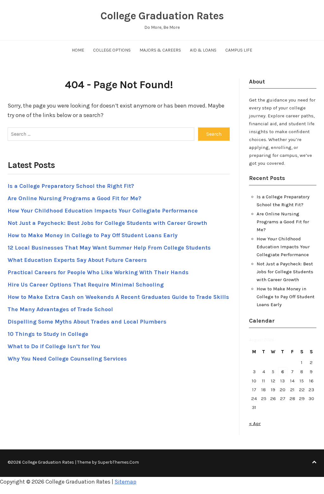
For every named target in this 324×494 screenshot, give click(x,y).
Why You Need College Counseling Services (67, 358)
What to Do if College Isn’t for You (54, 346)
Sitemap (125, 481)
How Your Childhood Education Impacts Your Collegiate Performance (103, 210)
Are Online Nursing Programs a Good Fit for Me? (74, 198)
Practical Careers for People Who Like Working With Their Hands (98, 272)
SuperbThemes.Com (118, 462)
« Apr (255, 423)
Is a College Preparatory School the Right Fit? (71, 185)
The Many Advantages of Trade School (60, 309)
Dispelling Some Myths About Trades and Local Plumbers (87, 321)
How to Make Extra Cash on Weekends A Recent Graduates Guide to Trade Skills (118, 296)
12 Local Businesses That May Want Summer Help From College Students (109, 247)
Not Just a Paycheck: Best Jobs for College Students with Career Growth (107, 222)
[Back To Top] (314, 462)
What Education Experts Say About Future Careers (77, 259)
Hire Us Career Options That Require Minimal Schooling (86, 284)
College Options (112, 50)
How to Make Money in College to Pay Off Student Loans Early (93, 235)
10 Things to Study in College (48, 333)
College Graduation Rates (162, 15)
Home (78, 50)
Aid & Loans (203, 50)
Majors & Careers (160, 50)
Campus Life (238, 50)
